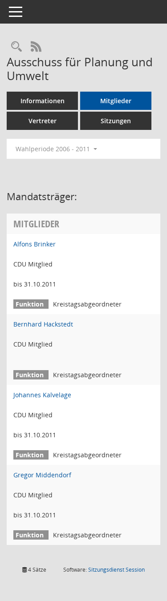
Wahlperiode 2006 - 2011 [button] (54, 149)
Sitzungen (116, 121)
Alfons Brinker (34, 244)
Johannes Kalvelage (42, 395)
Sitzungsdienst (116, 569)
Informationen (42, 101)
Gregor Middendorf (42, 475)
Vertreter (43, 121)
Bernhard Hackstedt (43, 324)
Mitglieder (115, 101)
